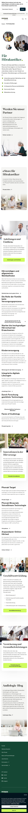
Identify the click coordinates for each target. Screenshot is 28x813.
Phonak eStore (6, 189)
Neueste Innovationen (14, 476)
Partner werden (7, 135)
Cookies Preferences (14, 806)
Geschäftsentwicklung (15, 610)
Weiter (22, 9)
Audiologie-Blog (7, 715)
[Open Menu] (25, 19)
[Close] (26, 13)
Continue (25, 794)
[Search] (23, 19)
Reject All (14, 810)
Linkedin (5, 775)
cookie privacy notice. (15, 803)
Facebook (5, 772)
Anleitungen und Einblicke (14, 259)
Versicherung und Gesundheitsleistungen (15, 665)
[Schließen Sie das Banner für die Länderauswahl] (26, 2)
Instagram (5, 781)
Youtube (5, 778)
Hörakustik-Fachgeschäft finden (10, 13)
